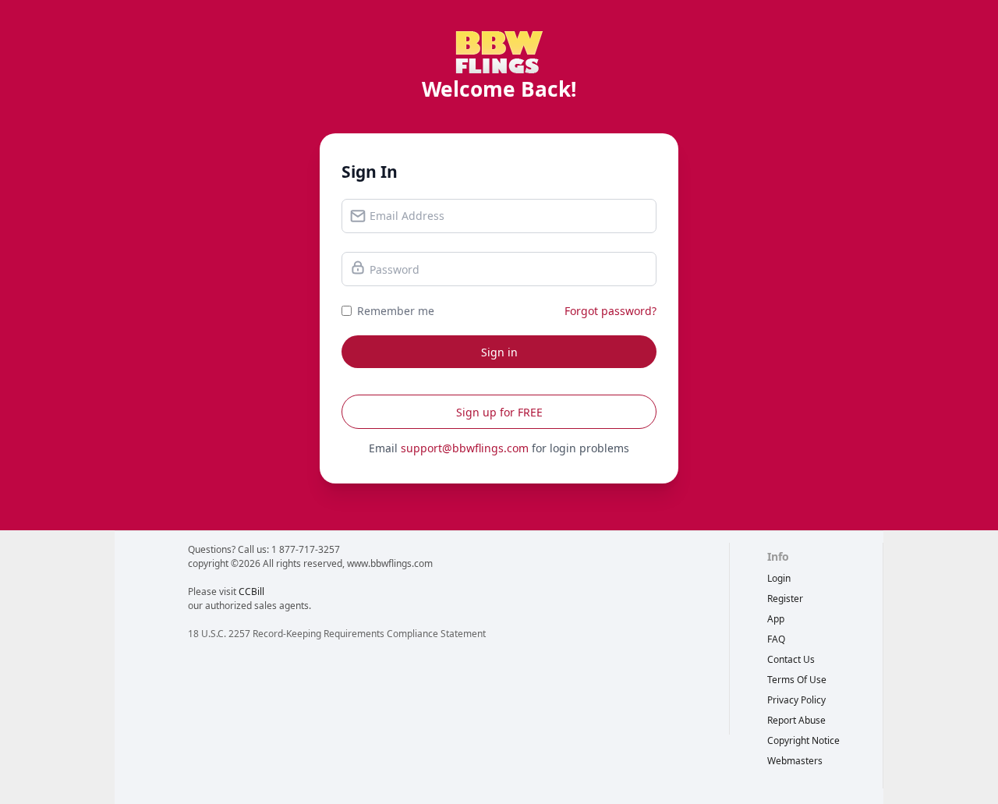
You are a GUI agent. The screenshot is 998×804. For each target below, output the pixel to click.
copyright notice (803, 740)
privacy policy (796, 700)
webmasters (795, 760)
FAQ (776, 639)
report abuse (796, 720)
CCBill (251, 591)
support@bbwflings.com (465, 448)
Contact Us (791, 659)
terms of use (796, 679)
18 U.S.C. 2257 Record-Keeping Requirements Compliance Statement (337, 633)
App (775, 618)
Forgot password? (610, 310)
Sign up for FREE (499, 412)
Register (785, 598)
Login (779, 578)
